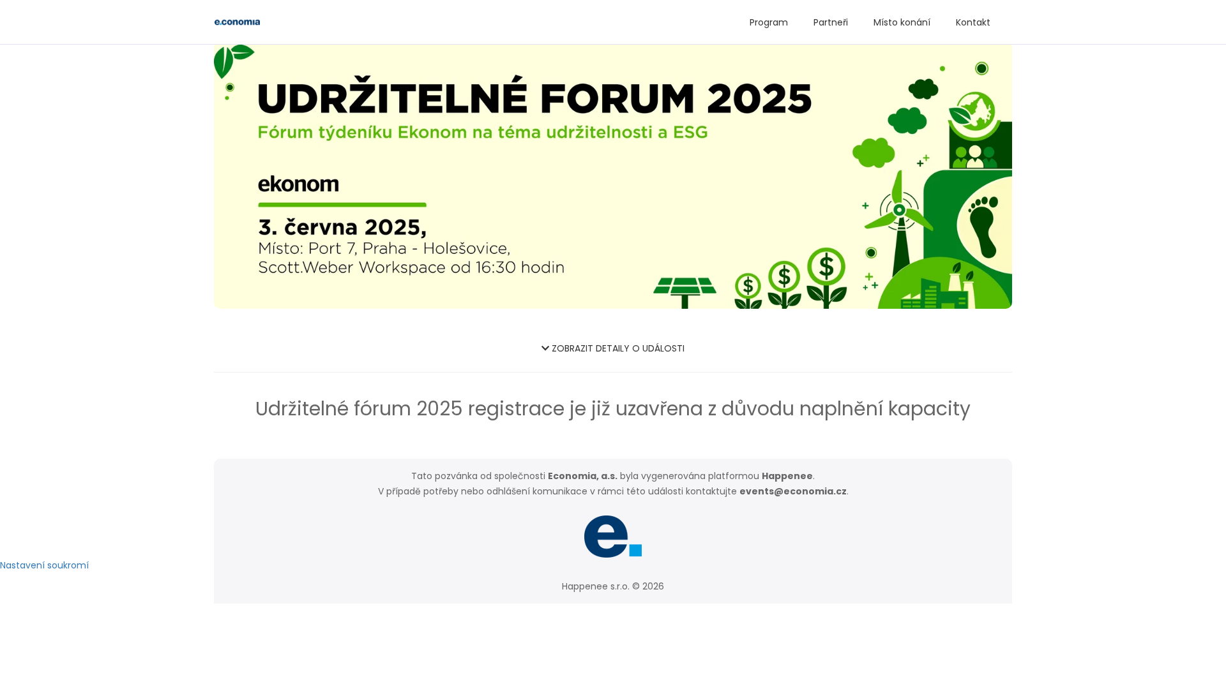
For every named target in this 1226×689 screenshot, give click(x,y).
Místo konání (902, 22)
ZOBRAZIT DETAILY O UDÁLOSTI (617, 348)
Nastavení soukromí (44, 565)
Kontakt (973, 22)
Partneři (831, 22)
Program (769, 22)
